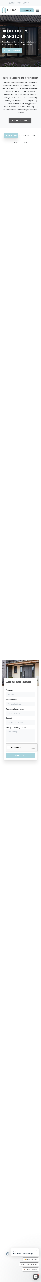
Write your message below (16, 727)
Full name (9, 690)
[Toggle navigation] (37, 10)
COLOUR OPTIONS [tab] (27, 135)
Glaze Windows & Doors (15, 82)
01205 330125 (16, 3)
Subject (9, 718)
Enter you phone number (15, 709)
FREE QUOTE (26, 10)
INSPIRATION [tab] (11, 135)
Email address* (11, 699)
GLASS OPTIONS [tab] (20, 142)
